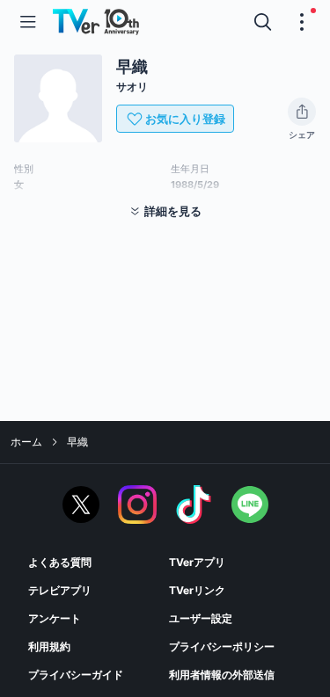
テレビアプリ (60, 590)
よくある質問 (60, 562)
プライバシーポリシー (222, 646)
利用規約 (49, 646)
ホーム (26, 441)
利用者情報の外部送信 (222, 674)
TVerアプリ (197, 562)
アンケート (54, 618)
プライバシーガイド (75, 674)
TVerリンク (197, 590)
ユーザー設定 (200, 618)
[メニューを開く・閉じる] (302, 22)
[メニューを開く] (28, 22)
